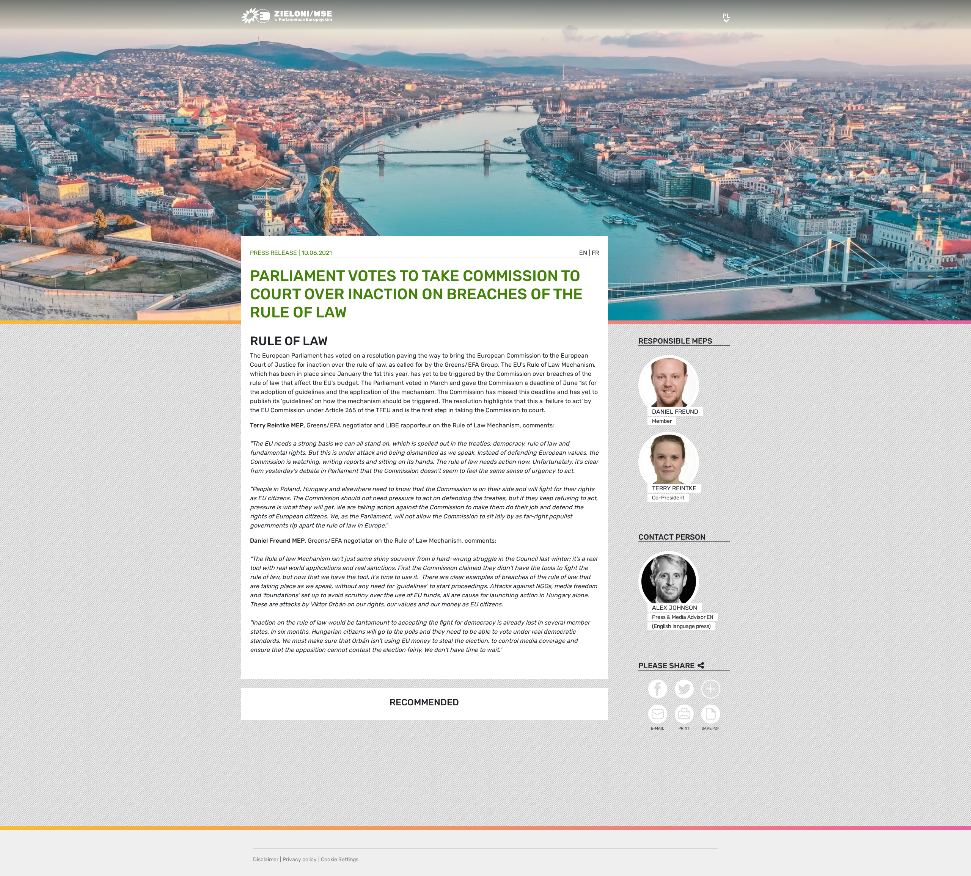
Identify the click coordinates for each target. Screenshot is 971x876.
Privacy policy (300, 859)
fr (595, 252)
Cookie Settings (339, 859)
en (583, 252)
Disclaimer (265, 859)
